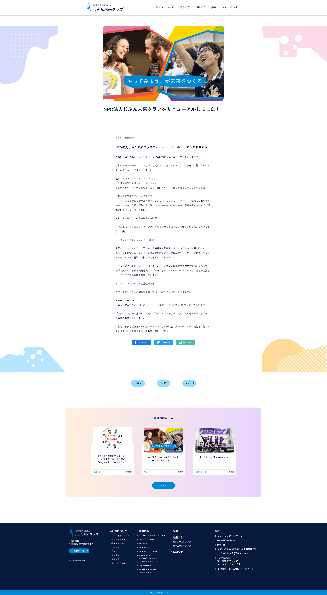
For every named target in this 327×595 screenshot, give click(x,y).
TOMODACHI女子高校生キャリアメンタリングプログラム (150, 558)
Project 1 (143, 543)
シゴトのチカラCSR (148, 551)
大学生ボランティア (182, 545)
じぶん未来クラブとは (121, 535)
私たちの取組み (118, 539)
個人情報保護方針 (78, 560)
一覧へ (163, 485)
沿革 (113, 551)
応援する (178, 537)
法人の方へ (116, 559)
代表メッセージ (118, 543)
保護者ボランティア (182, 541)
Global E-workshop (147, 539)
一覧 (163, 383)
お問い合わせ (229, 7)
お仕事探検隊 (145, 565)
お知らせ (178, 551)
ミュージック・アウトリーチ (152, 535)
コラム (118, 137)
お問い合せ (79, 551)
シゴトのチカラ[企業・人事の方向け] (236, 549)
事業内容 (144, 531)
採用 (213, 7)
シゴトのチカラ (146, 547)
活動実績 (115, 555)
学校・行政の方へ (119, 563)
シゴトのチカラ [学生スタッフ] (233, 553)
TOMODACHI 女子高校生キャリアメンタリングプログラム (230, 561)
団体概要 (115, 547)
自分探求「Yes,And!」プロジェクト (149, 571)
